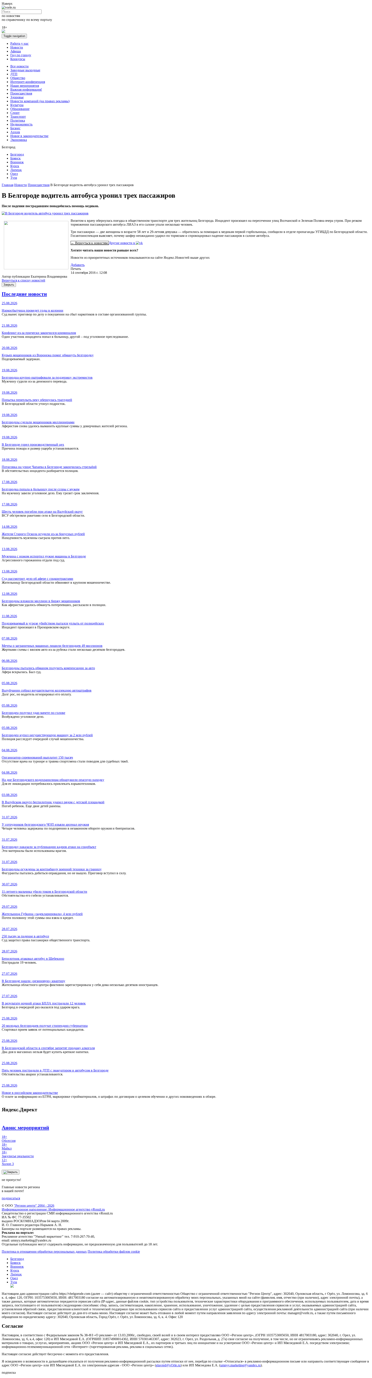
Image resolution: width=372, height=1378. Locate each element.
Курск (14, 166)
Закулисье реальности (18, 1154)
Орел (14, 174)
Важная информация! (26, 89)
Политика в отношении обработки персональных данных (44, 1251)
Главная (7, 185)
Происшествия (21, 93)
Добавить (78, 265)
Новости (16, 47)
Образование (19, 109)
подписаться (11, 1198)
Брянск (15, 158)
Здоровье (17, 97)
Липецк (16, 170)
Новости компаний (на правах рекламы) (40, 101)
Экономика (18, 140)
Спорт (15, 113)
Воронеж (17, 162)
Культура (16, 105)
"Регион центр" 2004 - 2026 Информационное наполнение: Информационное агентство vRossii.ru (53, 1207)
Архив (15, 132)
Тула (13, 177)
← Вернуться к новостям (89, 243)
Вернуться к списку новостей (23, 280)
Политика (17, 120)
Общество (17, 78)
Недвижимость (21, 124)
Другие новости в (122, 243)
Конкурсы (17, 59)
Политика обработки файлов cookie (114, 1251)
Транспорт (18, 116)
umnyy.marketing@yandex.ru (240, 1365)
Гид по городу (20, 55)
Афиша (15, 51)
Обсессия (9, 1138)
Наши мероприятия (24, 85)
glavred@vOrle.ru (168, 1365)
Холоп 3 (8, 1162)
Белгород (17, 154)
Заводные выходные (25, 70)
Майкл (7, 1146)
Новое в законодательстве (29, 136)
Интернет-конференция (27, 82)
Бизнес (15, 128)
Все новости (19, 66)
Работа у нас (19, 43)
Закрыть (8, 284)
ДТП (13, 74)
